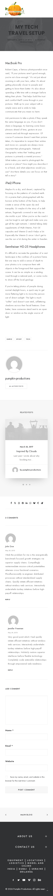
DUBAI (23, 868)
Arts (30, 40)
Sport (19, 339)
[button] (26, 429)
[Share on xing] (38, 503)
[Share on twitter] (15, 503)
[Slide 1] (23, 484)
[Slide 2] (26, 484)
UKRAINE (37, 868)
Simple (9, 339)
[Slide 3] (29, 484)
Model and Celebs (33, 864)
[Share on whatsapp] (30, 503)
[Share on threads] (19, 503)
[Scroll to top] (47, 890)
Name (9, 730)
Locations (35, 860)
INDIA (11, 868)
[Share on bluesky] (34, 503)
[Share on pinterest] (22, 503)
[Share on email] (42, 503)
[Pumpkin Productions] (15, 8)
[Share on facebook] (11, 503)
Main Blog (26, 814)
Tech (28, 339)
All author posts (16, 386)
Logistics (16, 863)
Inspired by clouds (26, 451)
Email (9, 745)
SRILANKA (26, 871)
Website (9, 761)
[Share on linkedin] (26, 503)
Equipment (16, 860)
